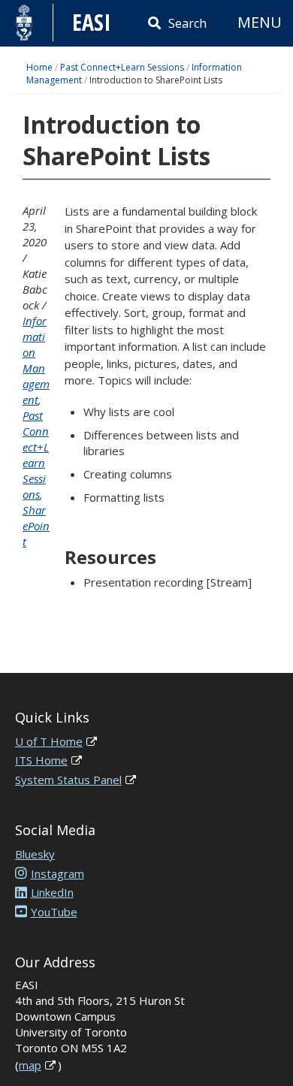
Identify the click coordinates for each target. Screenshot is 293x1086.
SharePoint (36, 525)
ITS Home (41, 760)
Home (39, 67)
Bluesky (35, 853)
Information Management (36, 360)
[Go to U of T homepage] (24, 22)
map (30, 1064)
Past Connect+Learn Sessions (122, 67)
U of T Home (49, 741)
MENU (259, 22)
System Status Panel (68, 779)
